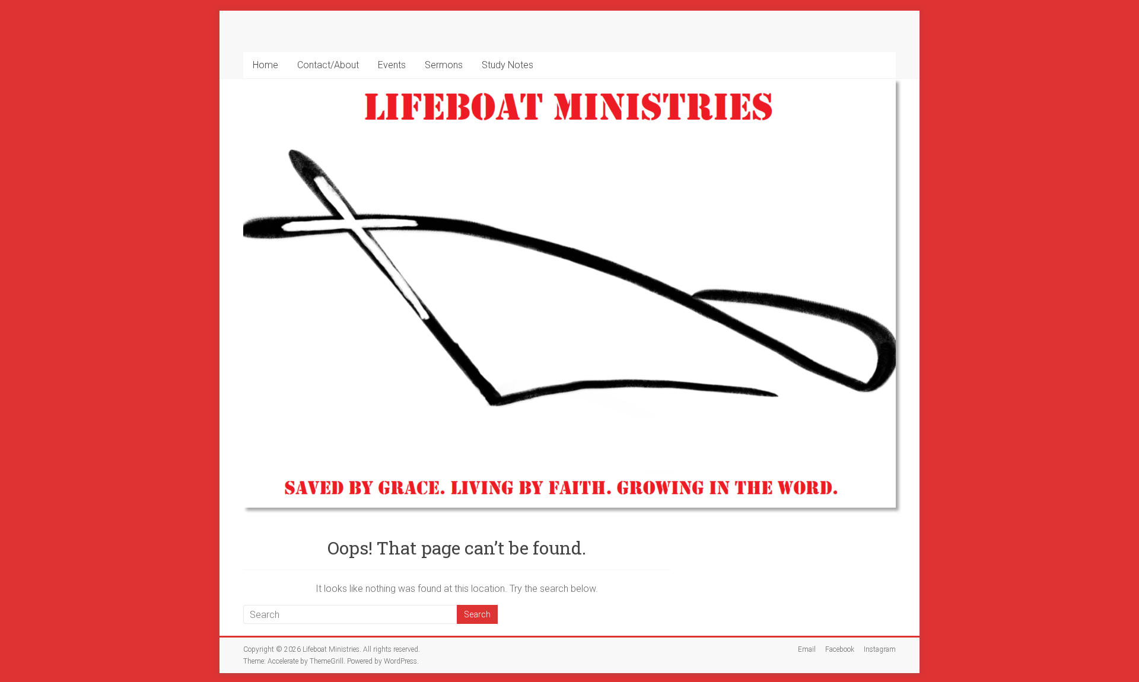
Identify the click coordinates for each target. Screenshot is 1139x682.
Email (807, 649)
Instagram (880, 649)
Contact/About (328, 65)
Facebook (839, 649)
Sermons (444, 65)
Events (392, 65)
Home (265, 65)
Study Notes (507, 65)
